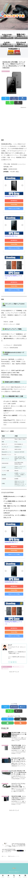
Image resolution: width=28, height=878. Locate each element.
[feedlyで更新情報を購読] (14, 662)
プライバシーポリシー (14, 871)
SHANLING (5, 668)
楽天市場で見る (14, 200)
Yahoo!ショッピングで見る (14, 208)
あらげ (10, 645)
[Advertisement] (14, 123)
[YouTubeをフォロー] (11, 662)
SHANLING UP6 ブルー (11, 236)
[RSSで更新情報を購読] (16, 662)
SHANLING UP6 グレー (11, 196)
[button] (18, 102)
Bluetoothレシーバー (7, 666)
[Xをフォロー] (9, 662)
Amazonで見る (14, 204)
